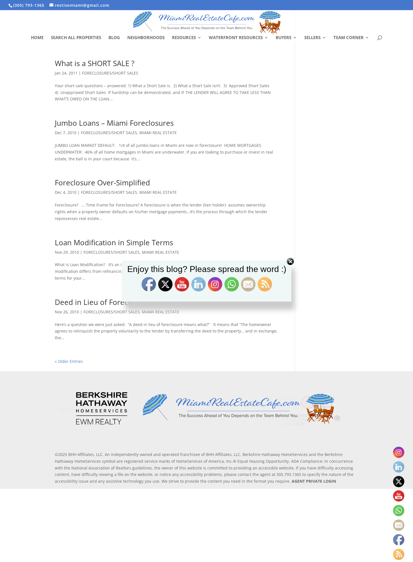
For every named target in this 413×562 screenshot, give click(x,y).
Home (37, 37)
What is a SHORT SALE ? (94, 63)
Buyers (283, 37)
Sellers (312, 37)
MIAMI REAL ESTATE (158, 132)
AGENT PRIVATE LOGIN (314, 481)
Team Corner (348, 37)
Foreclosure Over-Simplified (102, 182)
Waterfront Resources (236, 37)
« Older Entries (69, 361)
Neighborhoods (146, 37)
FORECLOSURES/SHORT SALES (110, 73)
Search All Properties (76, 37)
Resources (184, 37)
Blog (114, 37)
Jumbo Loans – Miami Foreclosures (114, 123)
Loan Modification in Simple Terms (114, 242)
